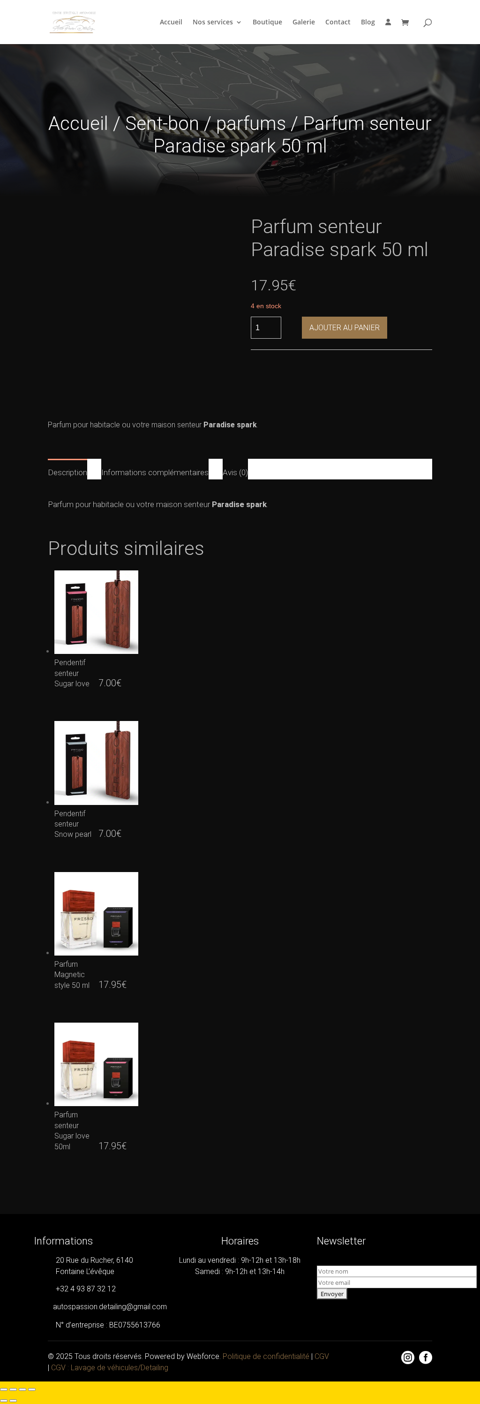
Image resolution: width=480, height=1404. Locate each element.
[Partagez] (22, 1389)
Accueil (171, 22)
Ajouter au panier (344, 327)
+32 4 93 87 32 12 (86, 1288)
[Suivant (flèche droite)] (13, 1400)
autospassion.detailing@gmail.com (110, 1306)
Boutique (267, 22)
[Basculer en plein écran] (13, 1389)
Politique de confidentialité (266, 1356)
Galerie (303, 22)
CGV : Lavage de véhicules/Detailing (109, 1367)
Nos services (213, 22)
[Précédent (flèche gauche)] (4, 1400)
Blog (368, 22)
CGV (322, 1356)
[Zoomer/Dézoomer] (4, 1389)
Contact (338, 22)
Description (67, 472)
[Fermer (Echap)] (32, 1389)
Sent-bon (162, 124)
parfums (251, 124)
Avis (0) (235, 472)
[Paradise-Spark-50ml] (425, 1375)
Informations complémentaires (155, 472)
